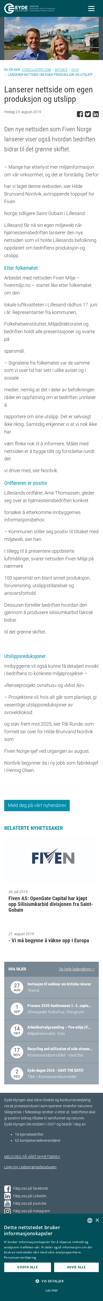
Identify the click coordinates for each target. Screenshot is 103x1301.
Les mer (51, 1290)
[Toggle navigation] (91, 8)
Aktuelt (61, 70)
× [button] (97, 1220)
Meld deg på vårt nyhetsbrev (37, 805)
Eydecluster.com (36, 70)
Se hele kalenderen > (77, 969)
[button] (51, 1281)
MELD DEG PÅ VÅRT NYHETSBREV (32, 1157)
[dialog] (51, 1257)
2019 (75, 70)
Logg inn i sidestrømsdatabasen (30, 1167)
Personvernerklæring (20, 1257)
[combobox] (89, 1220)
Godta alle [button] (27, 1267)
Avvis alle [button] (76, 1267)
